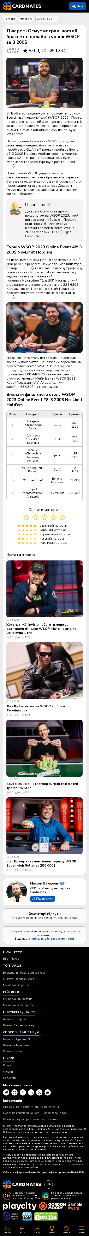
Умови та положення (45, 1107)
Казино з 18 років (15, 1019)
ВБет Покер (11, 959)
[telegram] (6, 1092)
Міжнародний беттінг (17, 999)
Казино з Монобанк (16, 1045)
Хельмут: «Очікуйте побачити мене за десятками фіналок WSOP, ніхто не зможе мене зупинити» (41, 628)
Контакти (22, 1107)
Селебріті (9, 1078)
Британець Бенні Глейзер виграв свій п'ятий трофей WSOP (42, 786)
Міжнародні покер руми (19, 1005)
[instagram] (14, 1092)
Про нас (8, 1107)
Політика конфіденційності (21, 1113)
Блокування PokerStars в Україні (25, 973)
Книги (7, 1065)
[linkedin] (31, 1092)
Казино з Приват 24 (16, 1039)
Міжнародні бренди (16, 985)
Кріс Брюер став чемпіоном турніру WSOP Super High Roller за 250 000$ (41, 863)
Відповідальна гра (54, 1113)
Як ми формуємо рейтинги (21, 1119)
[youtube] (47, 1092)
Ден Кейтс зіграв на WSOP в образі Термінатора (35, 708)
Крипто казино (13, 1051)
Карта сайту (49, 1119)
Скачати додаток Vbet (18, 979)
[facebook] (23, 1092)
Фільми (8, 1072)
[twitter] (39, 1092)
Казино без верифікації (19, 1025)
